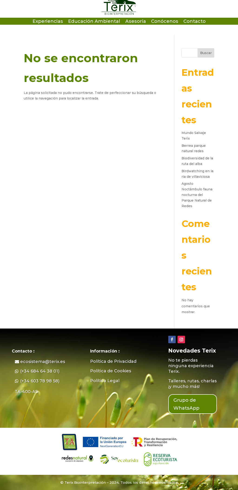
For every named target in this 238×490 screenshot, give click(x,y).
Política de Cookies (110, 370)
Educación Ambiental (94, 22)
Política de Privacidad (113, 361)
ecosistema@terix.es (42, 361)
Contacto (194, 22)
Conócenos (164, 22)
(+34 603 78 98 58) (40, 381)
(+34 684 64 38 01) (40, 371)
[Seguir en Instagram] (181, 339)
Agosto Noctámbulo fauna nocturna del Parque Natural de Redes (197, 195)
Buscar (206, 53)
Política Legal (104, 380)
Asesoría (135, 22)
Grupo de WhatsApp (186, 404)
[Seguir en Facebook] (172, 339)
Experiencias (48, 22)
